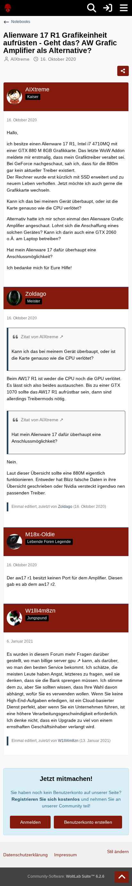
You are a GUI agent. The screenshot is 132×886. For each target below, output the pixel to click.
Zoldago (65, 506)
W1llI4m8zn (68, 740)
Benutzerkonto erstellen (88, 822)
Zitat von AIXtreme (39, 336)
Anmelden (30, 822)
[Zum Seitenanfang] (122, 877)
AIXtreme (20, 59)
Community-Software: (66, 876)
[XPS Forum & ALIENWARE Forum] (8, 8)
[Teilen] (123, 71)
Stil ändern (118, 851)
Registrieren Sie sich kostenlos (46, 799)
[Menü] (123, 8)
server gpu (65, 660)
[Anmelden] (107, 8)
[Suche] (91, 8)
